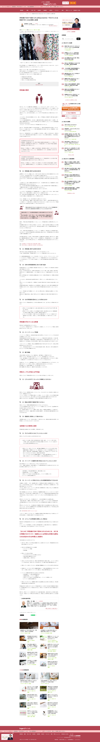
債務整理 (21, 10)
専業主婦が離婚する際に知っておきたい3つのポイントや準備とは (32, 696)
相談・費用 (74, 126)
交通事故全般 (74, 131)
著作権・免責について (63, 739)
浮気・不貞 (33, 10)
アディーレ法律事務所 (39, 601)
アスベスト (57, 10)
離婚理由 (34, 648)
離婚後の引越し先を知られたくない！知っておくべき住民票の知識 (72, 79)
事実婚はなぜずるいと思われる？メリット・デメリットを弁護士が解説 (72, 95)
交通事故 (39, 10)
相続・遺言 (71, 144)
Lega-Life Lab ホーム (22, 13)
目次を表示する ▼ (39, 84)
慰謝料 (29, 649)
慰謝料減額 (74, 139)
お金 (48, 651)
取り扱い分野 (65, 2)
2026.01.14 (67, 144)
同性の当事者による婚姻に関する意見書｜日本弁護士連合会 (32, 245)
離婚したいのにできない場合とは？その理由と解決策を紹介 (53, 696)
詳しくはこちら (71, 29)
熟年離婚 (33, 664)
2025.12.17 (67, 152)
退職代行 (70, 152)
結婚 (39, 29)
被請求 (29, 716)
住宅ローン (53, 641)
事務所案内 (56, 739)
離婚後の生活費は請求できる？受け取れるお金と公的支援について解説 (53, 663)
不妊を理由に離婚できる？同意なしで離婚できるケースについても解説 (32, 645)
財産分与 (55, 640)
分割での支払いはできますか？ (71, 124)
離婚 (27, 10)
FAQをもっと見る (71, 154)
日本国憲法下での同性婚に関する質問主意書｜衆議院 (31, 243)
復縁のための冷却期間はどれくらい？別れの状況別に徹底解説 (72, 90)
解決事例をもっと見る (71, 193)
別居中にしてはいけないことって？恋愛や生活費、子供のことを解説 (32, 712)
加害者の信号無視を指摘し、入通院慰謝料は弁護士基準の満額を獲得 (72, 188)
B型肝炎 (50, 10)
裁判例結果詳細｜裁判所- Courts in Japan (29, 510)
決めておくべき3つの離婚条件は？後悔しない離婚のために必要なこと (32, 688)
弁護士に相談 (72, 3)
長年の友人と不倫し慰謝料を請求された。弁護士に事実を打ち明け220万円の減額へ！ (72, 176)
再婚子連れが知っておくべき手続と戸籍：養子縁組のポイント (72, 74)
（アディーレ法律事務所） (35, 23)
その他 (30, 13)
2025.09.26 (67, 165)
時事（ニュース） (69, 10)
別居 (31, 716)
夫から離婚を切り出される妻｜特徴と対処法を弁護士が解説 (72, 58)
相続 (62, 10)
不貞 (51, 692)
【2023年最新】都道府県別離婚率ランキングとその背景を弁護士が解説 (72, 69)
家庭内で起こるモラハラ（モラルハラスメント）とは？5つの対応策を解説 (72, 46)
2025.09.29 (67, 190)
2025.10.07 (67, 178)
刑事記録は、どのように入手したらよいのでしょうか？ (72, 129)
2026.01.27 (67, 139)
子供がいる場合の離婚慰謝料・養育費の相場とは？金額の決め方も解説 (72, 84)
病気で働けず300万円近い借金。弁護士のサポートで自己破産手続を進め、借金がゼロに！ (72, 169)
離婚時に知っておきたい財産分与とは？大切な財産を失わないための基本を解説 (53, 646)
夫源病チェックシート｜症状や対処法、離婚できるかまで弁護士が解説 (72, 53)
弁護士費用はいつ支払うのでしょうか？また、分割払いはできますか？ (72, 142)
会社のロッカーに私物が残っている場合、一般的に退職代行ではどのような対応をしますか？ (72, 149)
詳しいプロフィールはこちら (53, 25)
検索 (78, 38)
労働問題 (45, 10)
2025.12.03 (67, 131)
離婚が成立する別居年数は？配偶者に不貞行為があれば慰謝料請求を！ (53, 688)
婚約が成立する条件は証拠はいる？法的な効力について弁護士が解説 (53, 704)
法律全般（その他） (77, 10)
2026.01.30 (67, 126)
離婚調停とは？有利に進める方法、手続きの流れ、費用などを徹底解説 (28, 631)
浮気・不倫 (71, 139)
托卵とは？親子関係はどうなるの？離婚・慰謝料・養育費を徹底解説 (72, 63)
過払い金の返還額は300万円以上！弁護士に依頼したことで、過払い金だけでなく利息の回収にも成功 (72, 182)
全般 (72, 152)
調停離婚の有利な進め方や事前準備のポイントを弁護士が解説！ (32, 637)
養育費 (72, 76)
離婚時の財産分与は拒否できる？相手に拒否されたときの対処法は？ (53, 655)
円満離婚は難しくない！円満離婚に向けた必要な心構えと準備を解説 (53, 712)
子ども (72, 65)
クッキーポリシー (77, 739)
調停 (27, 633)
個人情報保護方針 (70, 739)
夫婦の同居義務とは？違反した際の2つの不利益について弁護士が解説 (49, 681)
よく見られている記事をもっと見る (71, 99)
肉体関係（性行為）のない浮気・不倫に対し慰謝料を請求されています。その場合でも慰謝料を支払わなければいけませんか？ (72, 135)
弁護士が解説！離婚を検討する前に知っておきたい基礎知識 (32, 704)
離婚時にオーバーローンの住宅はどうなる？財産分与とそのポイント (53, 637)
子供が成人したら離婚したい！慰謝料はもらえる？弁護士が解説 (32, 662)
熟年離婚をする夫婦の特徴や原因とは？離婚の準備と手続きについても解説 (49, 631)
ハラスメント (68, 50)
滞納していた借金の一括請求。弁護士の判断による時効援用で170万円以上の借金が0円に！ (72, 163)
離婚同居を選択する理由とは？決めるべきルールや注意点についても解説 (32, 653)
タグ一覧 (71, 734)
